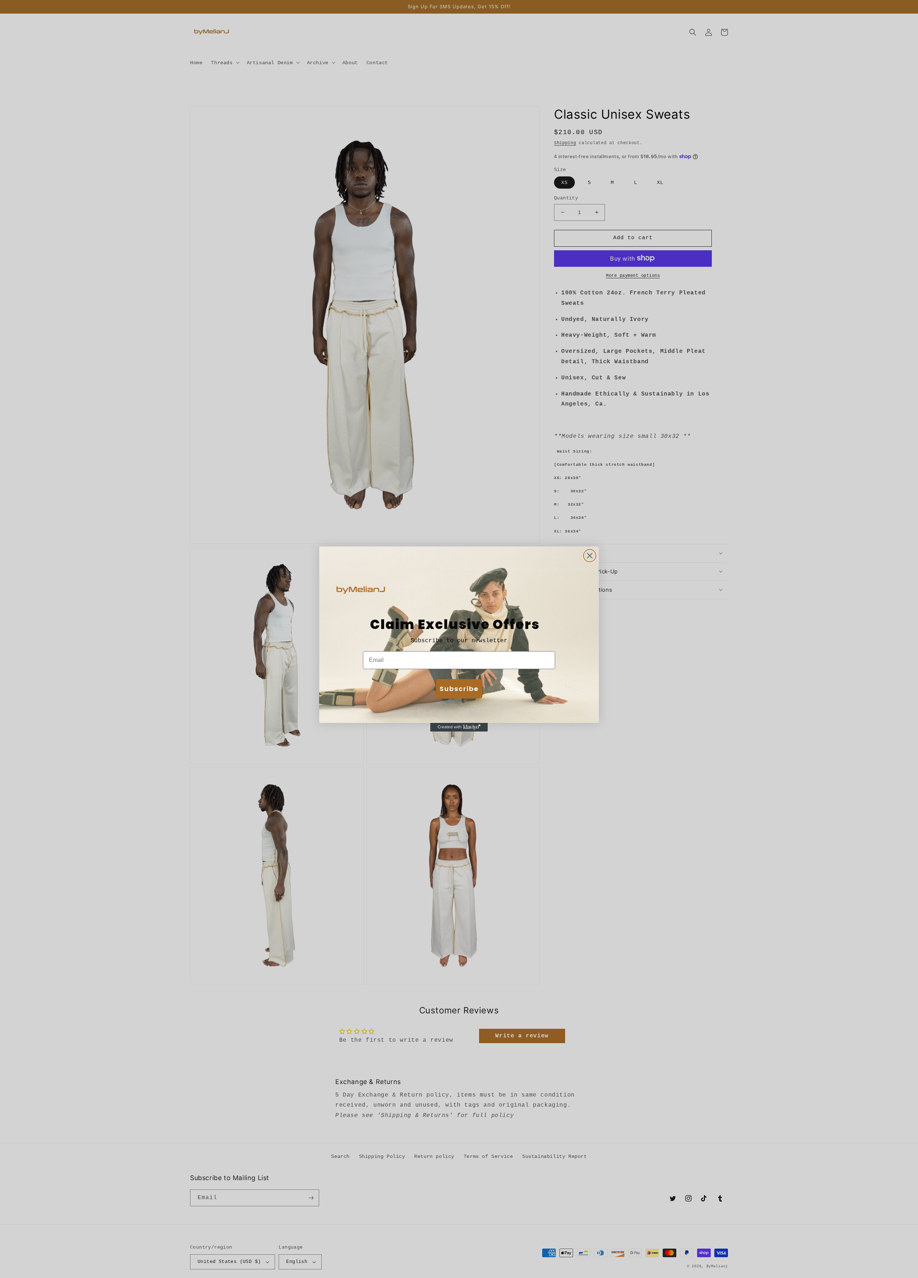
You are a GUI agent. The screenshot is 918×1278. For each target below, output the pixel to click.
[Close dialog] (589, 555)
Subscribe (459, 688)
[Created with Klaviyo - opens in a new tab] (459, 727)
